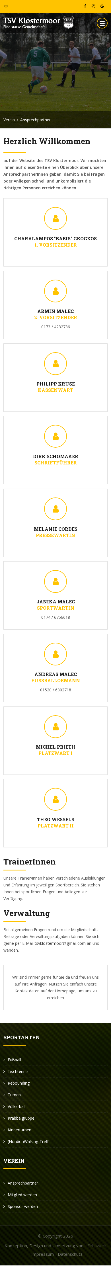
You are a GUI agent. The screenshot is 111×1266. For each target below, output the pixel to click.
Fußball (14, 1059)
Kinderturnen (19, 1129)
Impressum (42, 1254)
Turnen (14, 1094)
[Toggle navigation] (102, 23)
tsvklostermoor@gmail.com (60, 943)
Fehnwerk (96, 1245)
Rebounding (19, 1083)
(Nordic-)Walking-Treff (28, 1141)
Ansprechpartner (23, 1183)
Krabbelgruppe (21, 1118)
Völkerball (16, 1106)
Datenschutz (70, 1254)
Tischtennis (18, 1071)
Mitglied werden (22, 1194)
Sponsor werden (23, 1206)
